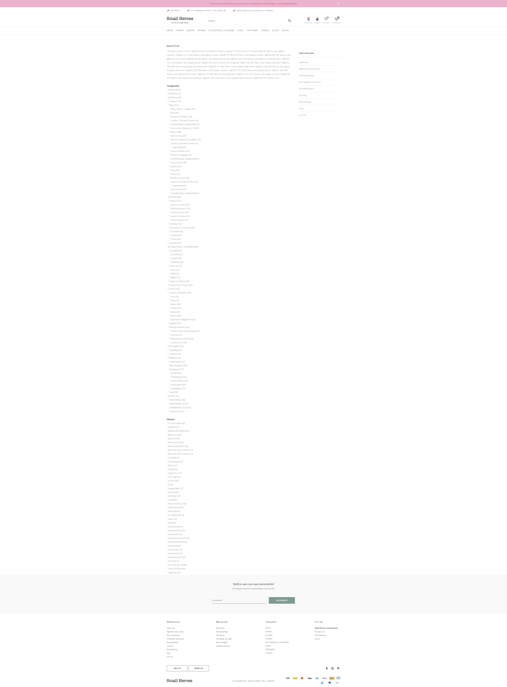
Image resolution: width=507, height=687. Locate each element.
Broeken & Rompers (181, 116)
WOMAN (202, 30)
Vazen (175, 300)
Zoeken (289, 20)
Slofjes (175, 273)
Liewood (173, 492)
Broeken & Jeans (180, 178)
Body (175, 113)
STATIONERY (252, 30)
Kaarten (174, 354)
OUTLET (275, 30)
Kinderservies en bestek (181, 338)
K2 (170, 484)
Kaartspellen (178, 384)
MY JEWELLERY (176, 515)
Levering (302, 95)
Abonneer (281, 600)
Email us (199, 668)
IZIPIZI (173, 480)
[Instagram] (332, 668)
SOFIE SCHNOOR (177, 542)
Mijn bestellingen (222, 632)
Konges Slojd (176, 411)
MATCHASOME (176, 507)
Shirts (175, 170)
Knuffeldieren (179, 377)
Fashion (175, 201)
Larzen (175, 270)
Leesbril (176, 235)
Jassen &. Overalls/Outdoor (184, 143)
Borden (176, 315)
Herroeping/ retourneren (310, 82)
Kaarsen (176, 335)
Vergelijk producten (223, 646)
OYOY (172, 523)
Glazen (175, 312)
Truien (175, 174)
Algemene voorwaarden (309, 69)
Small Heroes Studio (178, 538)
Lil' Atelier (174, 496)
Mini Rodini (174, 511)
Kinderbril (177, 262)
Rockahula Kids (176, 530)
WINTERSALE (177, 400)
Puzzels (176, 373)
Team (301, 108)
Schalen (176, 308)
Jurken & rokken (180, 212)
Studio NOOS (175, 553)
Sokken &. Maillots (179, 281)
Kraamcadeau (177, 361)
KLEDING (191, 30)
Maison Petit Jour (177, 503)
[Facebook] (327, 668)
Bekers (176, 304)
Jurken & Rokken (180, 151)
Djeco (172, 465)
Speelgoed (176, 369)
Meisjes (175, 132)
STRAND (180, 30)
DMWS (258, 681)
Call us (177, 668)
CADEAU (265, 30)
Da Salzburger (175, 461)
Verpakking (175, 350)
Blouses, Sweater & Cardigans (186, 139)
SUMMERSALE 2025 (180, 407)
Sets (175, 296)
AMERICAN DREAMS (178, 431)
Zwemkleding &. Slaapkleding (185, 124)
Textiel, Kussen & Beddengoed (185, 331)
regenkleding (179, 147)
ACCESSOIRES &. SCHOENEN (221, 30)
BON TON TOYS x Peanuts (180, 454)
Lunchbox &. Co (179, 342)
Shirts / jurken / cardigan (183, 109)
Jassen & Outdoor (180, 216)
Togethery (174, 572)
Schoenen (175, 224)
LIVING (240, 30)
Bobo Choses (176, 442)
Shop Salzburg (305, 102)
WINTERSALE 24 (178, 404)
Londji (172, 500)
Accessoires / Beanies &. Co (185, 128)
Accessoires (178, 162)
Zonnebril (177, 231)
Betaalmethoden (306, 88)
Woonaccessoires (179, 327)
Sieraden (175, 243)
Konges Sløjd (175, 488)
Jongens (175, 166)
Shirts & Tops (178, 136)
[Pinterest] (338, 668)
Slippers (175, 277)
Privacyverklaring (306, 75)
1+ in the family (176, 423)
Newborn (175, 101)
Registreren (220, 628)
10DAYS (173, 427)
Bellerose (175, 435)
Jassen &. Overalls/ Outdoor (184, 120)
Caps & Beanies (179, 220)
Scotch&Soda (175, 534)
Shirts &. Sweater (180, 204)
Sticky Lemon (175, 549)
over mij (302, 115)
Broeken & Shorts (180, 208)
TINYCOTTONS (176, 569)
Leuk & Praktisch (179, 381)
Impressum (303, 62)
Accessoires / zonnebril (182, 227)
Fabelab (173, 469)
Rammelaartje (175, 526)
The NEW (173, 561)
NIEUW (170, 30)
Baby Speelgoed (178, 365)
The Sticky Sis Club (177, 565)
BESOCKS (173, 438)
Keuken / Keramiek (180, 292)
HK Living (174, 477)
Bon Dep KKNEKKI (178, 446)
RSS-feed (271, 681)
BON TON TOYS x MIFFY (180, 450)
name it (172, 519)
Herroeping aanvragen (224, 639)
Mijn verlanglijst (222, 642)
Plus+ (264, 681)
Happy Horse (175, 473)
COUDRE (173, 458)
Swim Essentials (176, 557)
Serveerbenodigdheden (183, 319)
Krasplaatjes (178, 388)
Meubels (175, 323)
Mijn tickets (220, 635)
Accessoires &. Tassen (181, 285)
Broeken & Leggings (181, 155)
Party (173, 392)
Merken (285, 30)
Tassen (176, 239)
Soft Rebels (174, 546)
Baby (174, 105)
